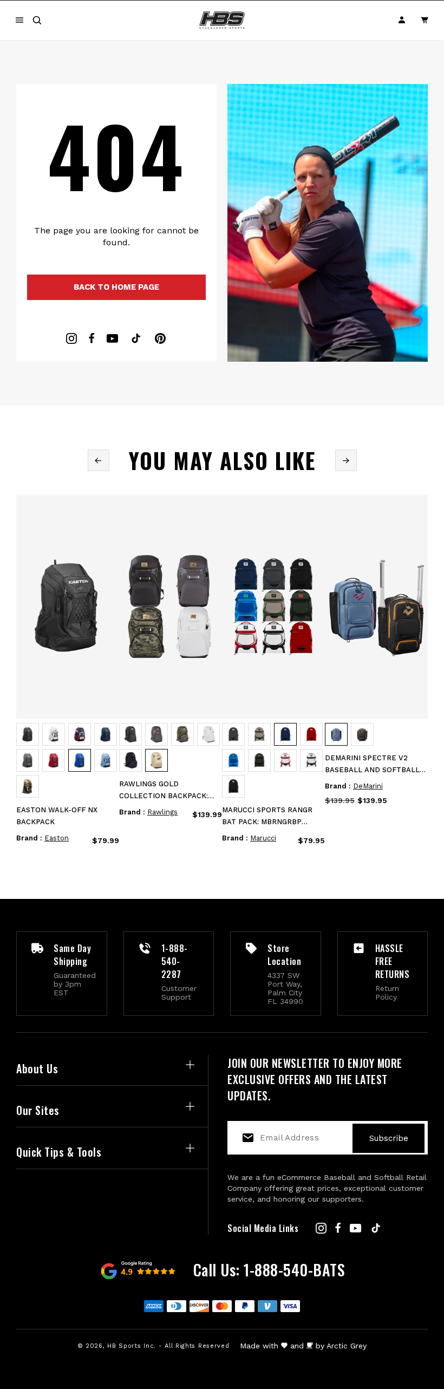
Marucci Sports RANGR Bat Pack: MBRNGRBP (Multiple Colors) (267, 817)
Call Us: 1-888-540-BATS (269, 1269)
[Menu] (19, 20)
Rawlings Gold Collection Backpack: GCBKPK (163, 791)
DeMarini (368, 786)
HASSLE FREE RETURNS (392, 961)
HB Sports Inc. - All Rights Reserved (168, 1345)
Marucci (263, 838)
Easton (56, 838)
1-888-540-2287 (174, 961)
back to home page (116, 287)
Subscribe (388, 1138)
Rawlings (162, 812)
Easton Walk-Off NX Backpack (56, 816)
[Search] (36, 20)
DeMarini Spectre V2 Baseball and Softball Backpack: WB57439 (372, 765)
